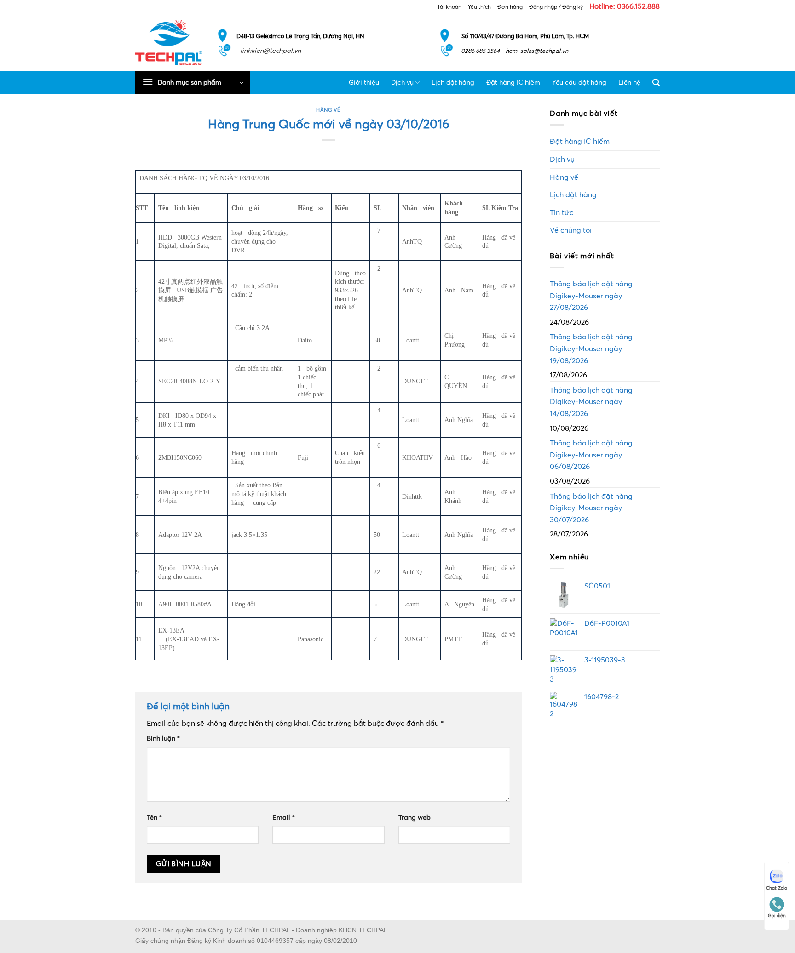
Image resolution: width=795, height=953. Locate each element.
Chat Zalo (776, 888)
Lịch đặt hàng (453, 82)
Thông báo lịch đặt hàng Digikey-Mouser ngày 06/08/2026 (591, 454)
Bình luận (163, 738)
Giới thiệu (364, 82)
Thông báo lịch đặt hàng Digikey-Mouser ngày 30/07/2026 (591, 507)
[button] (192, 82)
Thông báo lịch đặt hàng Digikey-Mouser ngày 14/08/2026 (591, 401)
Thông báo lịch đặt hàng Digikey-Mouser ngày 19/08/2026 (591, 348)
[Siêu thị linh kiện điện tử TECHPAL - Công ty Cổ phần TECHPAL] (168, 42)
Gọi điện (777, 916)
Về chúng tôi (571, 229)
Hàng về (328, 110)
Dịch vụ (402, 82)
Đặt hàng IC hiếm (513, 82)
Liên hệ (629, 82)
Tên (154, 817)
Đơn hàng (510, 6)
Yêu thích (479, 6)
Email (283, 817)
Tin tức (561, 212)
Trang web (414, 817)
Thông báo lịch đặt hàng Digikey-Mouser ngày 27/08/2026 (591, 295)
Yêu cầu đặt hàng (579, 82)
